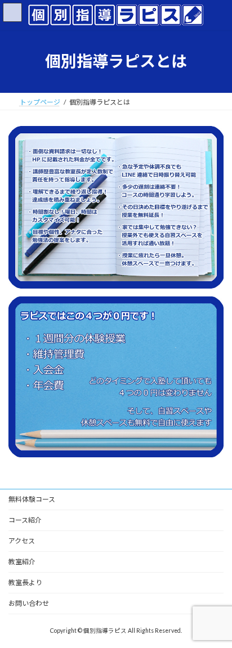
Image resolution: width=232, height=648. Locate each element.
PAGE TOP (215, 616)
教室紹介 (21, 561)
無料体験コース (31, 499)
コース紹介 (25, 520)
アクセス (21, 541)
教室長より (25, 582)
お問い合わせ (28, 603)
